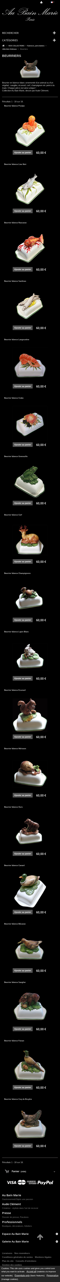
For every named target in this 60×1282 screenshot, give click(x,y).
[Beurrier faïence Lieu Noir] (30, 189)
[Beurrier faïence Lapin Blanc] (30, 657)
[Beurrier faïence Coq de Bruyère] (30, 1124)
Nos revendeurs (22, 1253)
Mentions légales (43, 1257)
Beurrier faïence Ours (13, 807)
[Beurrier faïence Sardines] (30, 306)
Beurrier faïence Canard (14, 865)
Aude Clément (11, 1204)
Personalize (52, 1275)
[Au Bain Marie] (30, 14)
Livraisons (7, 1253)
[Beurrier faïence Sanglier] (30, 1007)
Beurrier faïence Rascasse (15, 223)
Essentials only (22, 1275)
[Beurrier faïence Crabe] (30, 423)
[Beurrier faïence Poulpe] (30, 131)
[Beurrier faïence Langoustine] (30, 364)
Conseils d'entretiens (26, 1261)
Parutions (24, 1217)
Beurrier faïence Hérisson (15, 749)
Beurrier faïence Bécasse (15, 924)
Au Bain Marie (11, 1195)
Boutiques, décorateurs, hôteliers (17, 1226)
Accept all (31, 1271)
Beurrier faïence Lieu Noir (15, 164)
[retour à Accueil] (3, 45)
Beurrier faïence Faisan (14, 1041)
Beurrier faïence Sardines (15, 281)
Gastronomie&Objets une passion (17, 1199)
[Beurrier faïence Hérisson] (30, 773)
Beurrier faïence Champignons (17, 573)
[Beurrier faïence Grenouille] (30, 481)
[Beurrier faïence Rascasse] (30, 248)
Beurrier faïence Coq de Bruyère (18, 1099)
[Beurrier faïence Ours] (30, 832)
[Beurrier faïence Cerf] (30, 540)
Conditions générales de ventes (17, 1257)
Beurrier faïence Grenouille (15, 456)
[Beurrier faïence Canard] (30, 890)
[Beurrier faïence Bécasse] (30, 949)
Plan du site (8, 1261)
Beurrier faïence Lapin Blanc (16, 632)
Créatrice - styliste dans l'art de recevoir (20, 1208)
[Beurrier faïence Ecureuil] (30, 715)
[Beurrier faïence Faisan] (30, 1066)
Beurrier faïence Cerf (13, 515)
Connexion (41, 2)
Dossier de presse (10, 1217)
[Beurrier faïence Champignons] (30, 598)
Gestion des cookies (12, 1265)
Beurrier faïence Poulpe (14, 106)
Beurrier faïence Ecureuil (15, 690)
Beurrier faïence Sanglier (15, 982)
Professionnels (12, 1222)
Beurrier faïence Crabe (13, 398)
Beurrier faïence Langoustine (16, 340)
